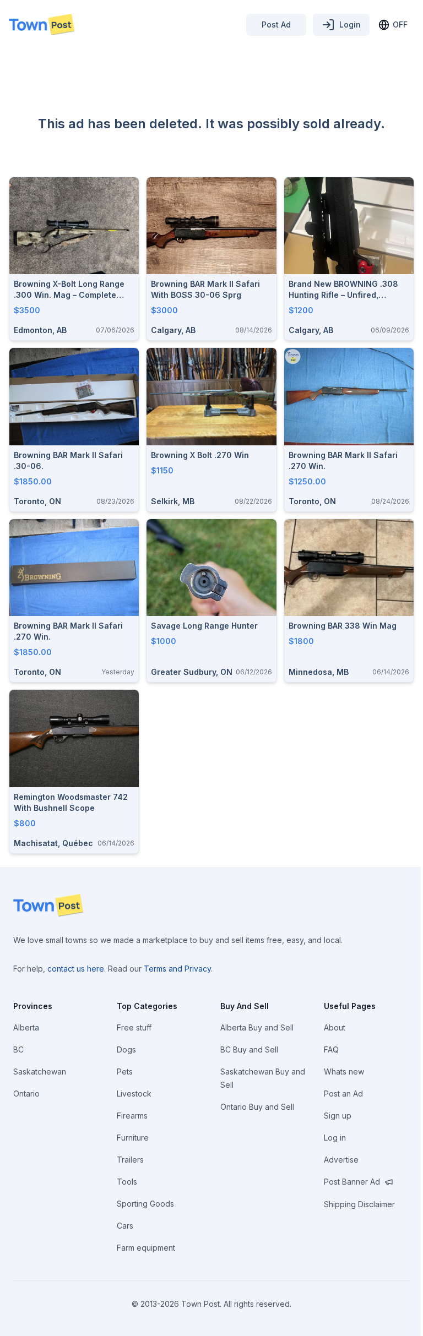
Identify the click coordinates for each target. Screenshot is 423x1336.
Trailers (130, 1159)
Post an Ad (343, 1093)
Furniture (133, 1137)
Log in (335, 1137)
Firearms (132, 1115)
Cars (125, 1225)
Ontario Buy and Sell (257, 1106)
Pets (125, 1071)
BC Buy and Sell (249, 1049)
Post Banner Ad (352, 1181)
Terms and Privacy (177, 968)
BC (18, 1049)
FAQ (331, 1049)
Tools (127, 1181)
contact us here (75, 968)
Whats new (344, 1071)
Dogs (126, 1049)
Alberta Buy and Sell (257, 1027)
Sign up (337, 1115)
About (334, 1027)
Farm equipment (146, 1247)
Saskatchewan (39, 1071)
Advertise (341, 1159)
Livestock (134, 1093)
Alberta (26, 1027)
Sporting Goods (145, 1203)
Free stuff (134, 1027)
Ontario (26, 1093)
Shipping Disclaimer (359, 1204)
